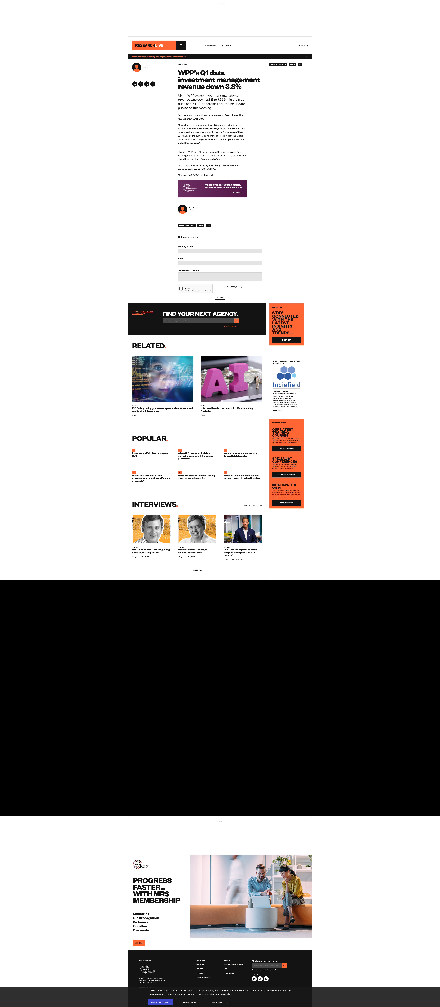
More (253, 506)
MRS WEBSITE (229, 973)
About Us (199, 969)
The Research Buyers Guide (142, 313)
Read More (237, 193)
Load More (197, 570)
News (201, 225)
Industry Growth (186, 225)
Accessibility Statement (234, 965)
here (230, 993)
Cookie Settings (217, 1002)
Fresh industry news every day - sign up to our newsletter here (159, 56)
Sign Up (286, 339)
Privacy (227, 961)
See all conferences (286, 475)
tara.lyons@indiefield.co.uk (286, 393)
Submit (220, 297)
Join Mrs (199, 973)
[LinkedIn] (134, 85)
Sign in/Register (226, 45)
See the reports (286, 503)
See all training (287, 448)
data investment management (219, 95)
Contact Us (200, 961)
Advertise (200, 965)
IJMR (225, 969)
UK (209, 225)
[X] (140, 85)
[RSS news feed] (146, 85)
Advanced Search (231, 326)
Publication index (203, 977)
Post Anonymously (234, 286)
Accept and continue (159, 1002)
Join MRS (138, 943)
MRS (215, 45)
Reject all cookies (188, 1002)
